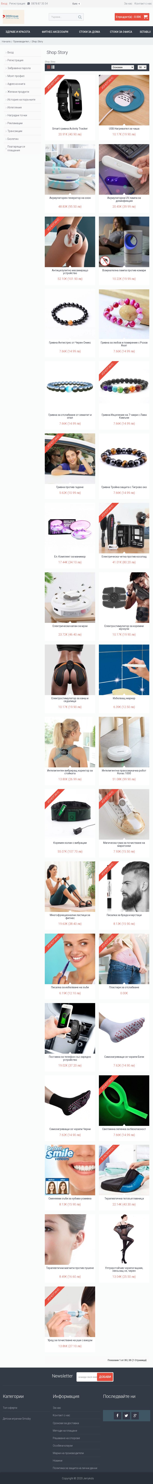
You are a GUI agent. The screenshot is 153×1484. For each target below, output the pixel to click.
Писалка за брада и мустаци (124, 915)
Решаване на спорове (66, 1438)
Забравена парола (19, 68)
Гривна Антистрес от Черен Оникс (70, 342)
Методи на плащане (65, 1430)
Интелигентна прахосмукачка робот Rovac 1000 (124, 772)
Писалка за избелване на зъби (70, 987)
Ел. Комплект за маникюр (70, 556)
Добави (105, 1377)
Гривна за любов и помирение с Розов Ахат (124, 344)
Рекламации (15, 123)
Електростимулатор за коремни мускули (124, 627)
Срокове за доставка (66, 1423)
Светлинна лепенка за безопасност (124, 1129)
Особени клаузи (63, 1445)
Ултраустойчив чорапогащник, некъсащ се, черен (124, 1269)
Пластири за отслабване (124, 987)
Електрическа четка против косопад (124, 556)
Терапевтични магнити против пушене (70, 1267)
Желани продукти (18, 91)
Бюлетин (12, 138)
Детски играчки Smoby (17, 1418)
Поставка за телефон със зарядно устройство (70, 1058)
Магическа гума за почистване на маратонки (124, 844)
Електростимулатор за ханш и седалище (69, 700)
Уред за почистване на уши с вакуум (70, 1340)
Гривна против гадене (70, 487)
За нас (57, 1407)
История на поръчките (21, 99)
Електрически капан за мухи (70, 626)
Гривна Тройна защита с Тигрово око (124, 487)
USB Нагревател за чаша (124, 128)
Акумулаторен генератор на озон (70, 197)
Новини (57, 1460)
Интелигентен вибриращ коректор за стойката (70, 772)
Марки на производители (68, 1453)
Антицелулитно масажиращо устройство (70, 272)
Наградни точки (17, 115)
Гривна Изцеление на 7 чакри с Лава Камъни (124, 416)
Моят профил (15, 76)
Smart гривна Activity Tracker (70, 128)
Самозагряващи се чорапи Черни (70, 1129)
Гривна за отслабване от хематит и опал (70, 416)
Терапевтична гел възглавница (124, 1198)
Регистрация (15, 60)
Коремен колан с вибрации (70, 842)
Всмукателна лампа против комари (124, 270)
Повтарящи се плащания (16, 148)
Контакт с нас (61, 1415)
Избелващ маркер (124, 698)
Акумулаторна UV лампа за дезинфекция (124, 199)
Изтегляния (14, 107)
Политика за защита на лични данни (75, 1468)
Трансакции (14, 131)
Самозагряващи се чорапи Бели (124, 1056)
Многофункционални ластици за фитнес (70, 916)
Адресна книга (16, 83)
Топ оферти (10, 1407)
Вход (10, 52)
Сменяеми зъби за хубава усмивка (70, 1198)
